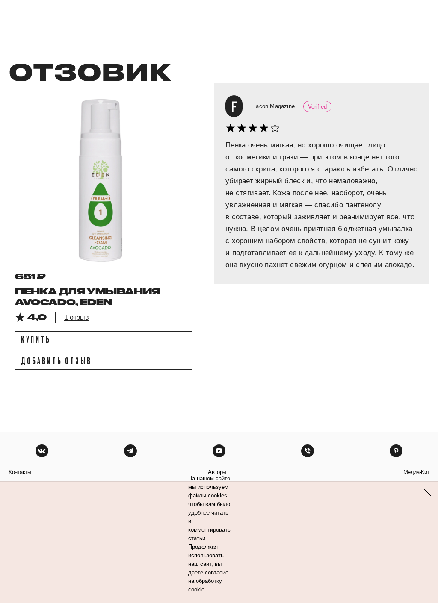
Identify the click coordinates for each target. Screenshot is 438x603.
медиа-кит (416, 472)
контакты (20, 472)
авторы (217, 472)
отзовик (90, 71)
